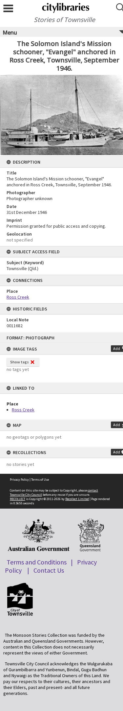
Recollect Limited (77, 499)
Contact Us (48, 570)
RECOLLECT (17, 499)
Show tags (19, 361)
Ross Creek (23, 410)
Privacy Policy (19, 479)
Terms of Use (40, 479)
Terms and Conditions (37, 562)
